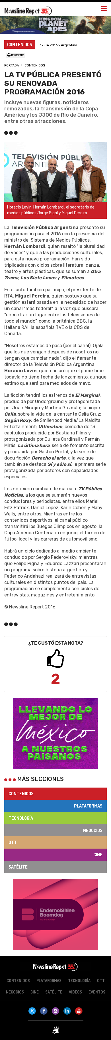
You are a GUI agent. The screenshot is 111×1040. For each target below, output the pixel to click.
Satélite (18, 867)
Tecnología (21, 818)
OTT (13, 842)
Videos (75, 992)
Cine (97, 854)
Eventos (97, 992)
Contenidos (34, 65)
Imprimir (17, 55)
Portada (11, 65)
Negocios (92, 830)
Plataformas (88, 806)
